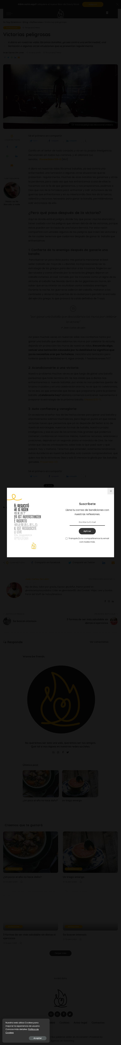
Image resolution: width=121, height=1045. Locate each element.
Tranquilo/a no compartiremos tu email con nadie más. (89, 540)
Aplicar (87, 531)
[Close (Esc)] (110, 491)
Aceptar (38, 1038)
